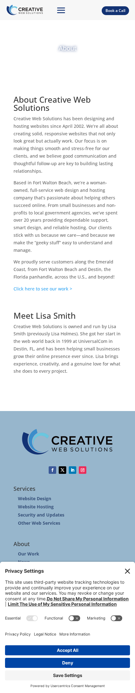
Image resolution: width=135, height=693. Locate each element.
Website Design (34, 498)
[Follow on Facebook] (52, 470)
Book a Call (115, 10)
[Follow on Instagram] (82, 470)
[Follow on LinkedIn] (72, 470)
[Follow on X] (62, 470)
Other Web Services (39, 523)
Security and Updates (41, 515)
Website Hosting (36, 507)
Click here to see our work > (43, 289)
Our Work (28, 554)
